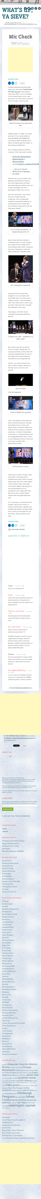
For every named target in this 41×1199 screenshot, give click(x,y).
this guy (17, 92)
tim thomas (13, 1102)
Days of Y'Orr (7, 861)
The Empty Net (7, 884)
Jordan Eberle (6, 1081)
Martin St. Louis (28, 1082)
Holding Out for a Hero (10, 846)
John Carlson (5, 1078)
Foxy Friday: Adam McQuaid (13, 1130)
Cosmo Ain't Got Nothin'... (11, 1125)
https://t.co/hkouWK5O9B (28, 164)
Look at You (6, 1128)
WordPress (7, 738)
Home (5, 742)
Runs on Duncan (8, 879)
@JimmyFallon (18, 162)
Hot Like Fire (7, 963)
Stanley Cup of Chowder (11, 881)
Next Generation (23, 44)
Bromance (6, 919)
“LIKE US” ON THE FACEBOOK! (16, 816)
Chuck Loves (7, 925)
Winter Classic (6, 1108)
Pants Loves (6, 995)
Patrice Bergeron (17, 1090)
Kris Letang (25, 1080)
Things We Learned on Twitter (13, 1023)
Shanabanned (7, 1007)
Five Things (6, 948)
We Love (5, 1041)
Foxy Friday (6, 950)
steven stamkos (19, 1100)
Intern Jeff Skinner (9, 971)
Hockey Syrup (7, 866)
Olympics (5, 992)
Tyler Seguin (22, 1103)
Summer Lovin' (7, 1015)
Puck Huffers (7, 876)
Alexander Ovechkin (18, 1064)
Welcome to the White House (13, 841)
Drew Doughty (10, 1073)
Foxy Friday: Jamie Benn (11, 1133)
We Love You (7, 1044)
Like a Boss (6, 974)
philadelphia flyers (11, 1093)
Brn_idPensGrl (14, 627)
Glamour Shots (7, 953)
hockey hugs (6, 958)
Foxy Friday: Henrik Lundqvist (13, 1120)
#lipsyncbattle (18, 159)
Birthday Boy (7, 912)
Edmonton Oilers (21, 1072)
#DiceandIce (26, 157)
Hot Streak (6, 849)
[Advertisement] (20, 59)
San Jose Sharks (20, 1097)
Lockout (5, 976)
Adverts (4, 1064)
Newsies (14, 44)
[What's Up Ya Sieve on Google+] (36, 8)
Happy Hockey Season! (10, 843)
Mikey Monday (8, 979)
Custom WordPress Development (23, 738)
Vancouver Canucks (18, 529)
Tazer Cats (6, 1020)
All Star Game (7, 904)
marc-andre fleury (18, 1082)
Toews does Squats (9, 1026)
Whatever (6, 1052)
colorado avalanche (29, 1070)
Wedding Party (8, 1122)
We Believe (6, 1039)
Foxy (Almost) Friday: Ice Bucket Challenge (18, 1138)
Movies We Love (8, 982)
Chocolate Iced (7, 922)
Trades (4, 1028)
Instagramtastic (8, 969)
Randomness (7, 1005)
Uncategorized (7, 1033)
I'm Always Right (8, 966)
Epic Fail (5, 938)
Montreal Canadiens (25, 1085)
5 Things (5, 901)
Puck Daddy (6, 874)
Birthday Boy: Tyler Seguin (12, 1135)
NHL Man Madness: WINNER (13, 851)
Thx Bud (5, 889)
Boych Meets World (9, 914)
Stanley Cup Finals (9, 1013)
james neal (32, 1075)
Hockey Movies (8, 961)
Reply (22, 585)
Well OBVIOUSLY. (9, 1049)
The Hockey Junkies (9, 887)
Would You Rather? (9, 1054)
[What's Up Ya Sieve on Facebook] (25, 8)
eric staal (29, 1072)
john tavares (13, 1078)
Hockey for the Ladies (10, 863)
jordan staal (15, 1081)
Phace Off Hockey (8, 871)
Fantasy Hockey (8, 940)
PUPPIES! (5, 1002)
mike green (13, 1085)
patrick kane (28, 1090)
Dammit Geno (7, 930)
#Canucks (16, 157)
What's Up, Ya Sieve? (17, 13)
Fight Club (6, 945)
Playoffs (5, 997)
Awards (5, 906)
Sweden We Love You (10, 1018)
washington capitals (22, 1105)
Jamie (10, 595)
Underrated (6, 1036)
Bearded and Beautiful (10, 909)
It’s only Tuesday (13, 688)
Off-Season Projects (9, 989)
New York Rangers (15, 1088)
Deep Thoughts (7, 935)
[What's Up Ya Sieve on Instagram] (32, 8)
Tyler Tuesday (7, 1031)
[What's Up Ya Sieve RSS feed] (39, 8)
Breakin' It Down (8, 917)
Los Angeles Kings (7, 1082)
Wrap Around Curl (9, 892)
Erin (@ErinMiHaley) (17, 670)
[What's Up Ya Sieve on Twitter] (29, 8)
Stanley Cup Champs (10, 1010)
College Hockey (8, 927)
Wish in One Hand (16, 611)
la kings (34, 1081)
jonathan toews (27, 1077)
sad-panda (6, 1117)
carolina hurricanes (16, 1067)
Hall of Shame (7, 956)
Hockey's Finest (8, 868)
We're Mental (7, 1046)
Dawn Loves (6, 932)
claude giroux (19, 1070)
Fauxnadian (6, 943)
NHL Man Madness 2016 (26, 688)
